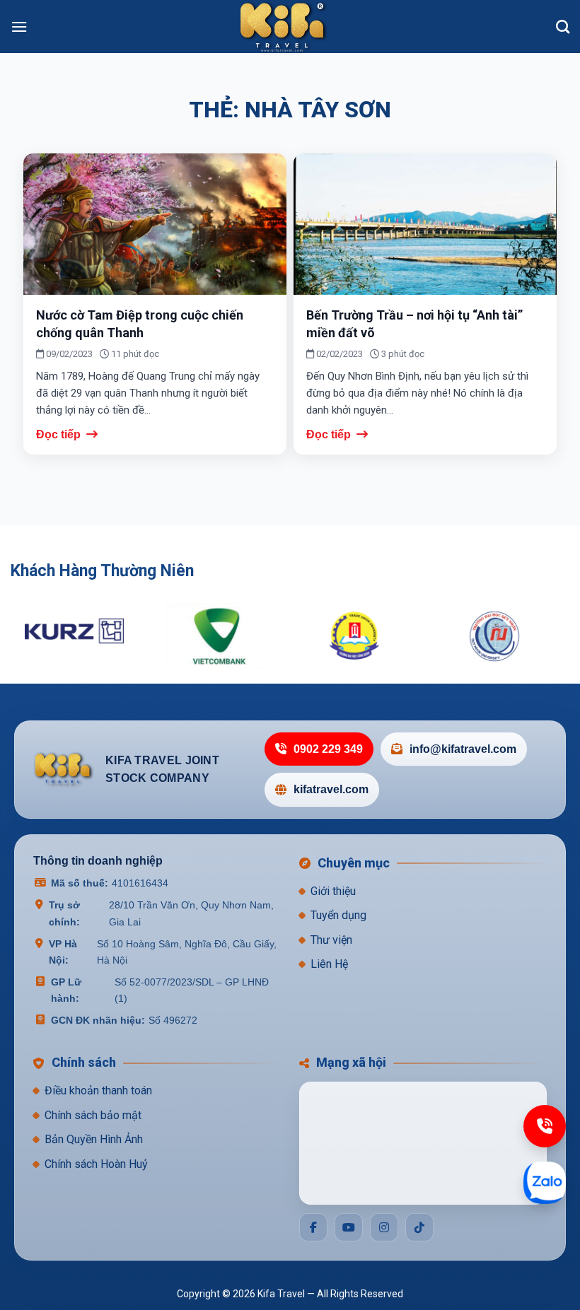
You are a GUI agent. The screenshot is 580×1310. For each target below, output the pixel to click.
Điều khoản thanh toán (98, 1090)
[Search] (562, 26)
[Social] (313, 1227)
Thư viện (331, 940)
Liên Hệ (329, 964)
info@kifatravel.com (463, 749)
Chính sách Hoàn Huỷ (96, 1164)
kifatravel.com (331, 789)
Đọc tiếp (59, 434)
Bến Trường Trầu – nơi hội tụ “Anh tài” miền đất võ (414, 324)
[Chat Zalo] (544, 1183)
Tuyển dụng (338, 915)
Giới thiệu (333, 891)
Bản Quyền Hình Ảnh (94, 1139)
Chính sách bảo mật (93, 1115)
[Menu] (19, 26)
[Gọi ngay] (544, 1126)
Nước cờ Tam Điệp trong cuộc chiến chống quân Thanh (139, 324)
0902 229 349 (328, 749)
